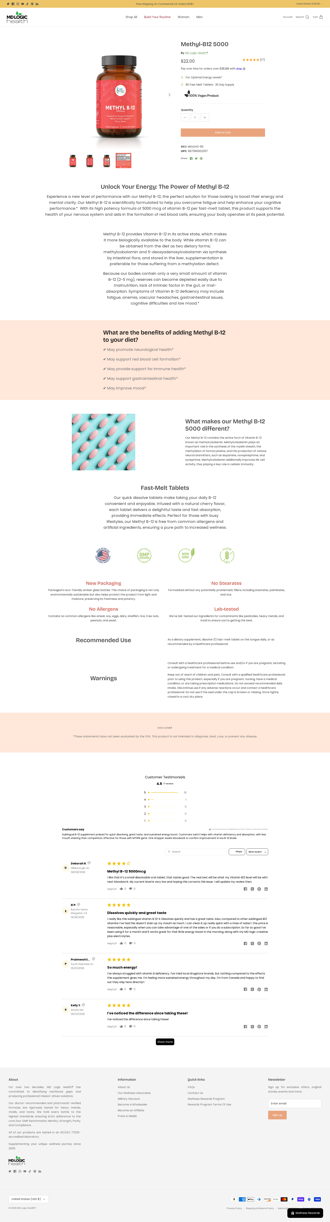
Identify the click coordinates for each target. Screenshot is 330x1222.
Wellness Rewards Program (206, 1099)
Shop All (131, 17)
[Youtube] (22, 4)
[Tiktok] (27, 4)
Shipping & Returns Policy (260, 1208)
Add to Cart (223, 132)
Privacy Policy (234, 1208)
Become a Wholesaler (132, 1104)
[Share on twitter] (252, 889)
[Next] (169, 94)
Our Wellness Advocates (134, 1093)
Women (183, 17)
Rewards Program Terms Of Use (209, 1104)
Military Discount (129, 1099)
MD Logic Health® (196, 53)
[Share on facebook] (245, 889)
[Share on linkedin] (266, 889)
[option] (119, 94)
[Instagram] (17, 4)
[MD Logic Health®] (17, 17)
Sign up (277, 1115)
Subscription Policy (288, 1208)
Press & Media (127, 1116)
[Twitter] (8, 4)
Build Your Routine (157, 17)
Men (199, 17)
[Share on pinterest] (259, 889)
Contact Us (195, 1093)
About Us (124, 1087)
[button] (251, 60)
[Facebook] (13, 4)
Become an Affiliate (131, 1110)
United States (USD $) (308, 3)
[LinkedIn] (37, 4)
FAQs (191, 1087)
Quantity (187, 110)
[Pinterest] (32, 4)
